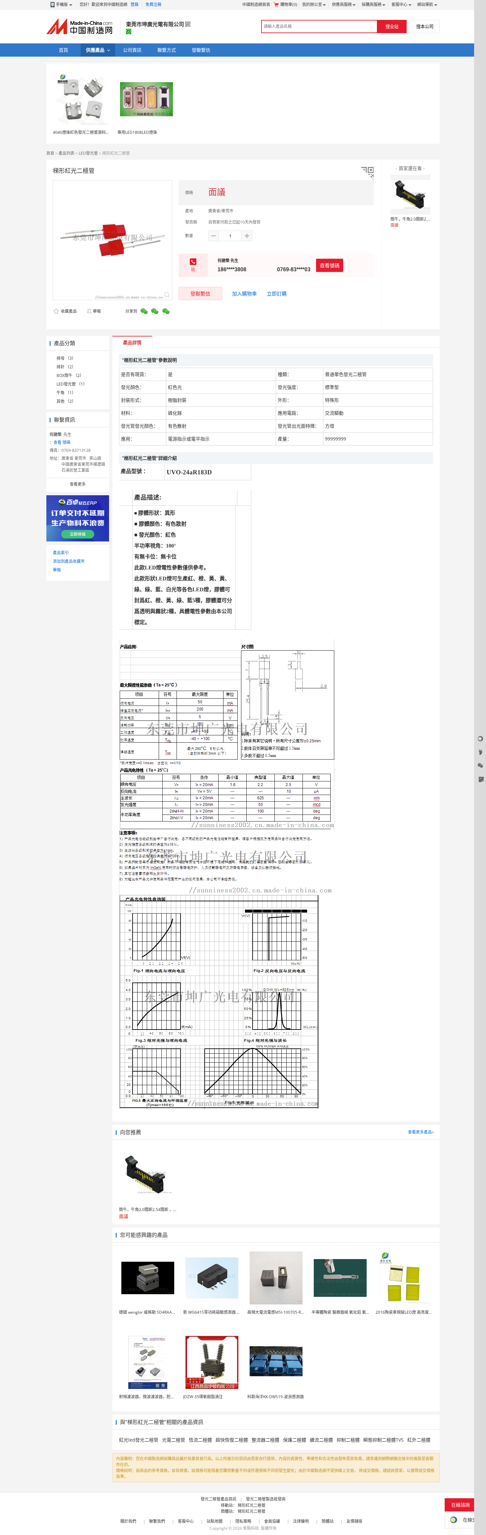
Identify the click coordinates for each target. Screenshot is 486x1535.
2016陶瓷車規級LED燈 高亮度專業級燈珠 (412, 1312)
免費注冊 (153, 4)
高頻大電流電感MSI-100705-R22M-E (280, 1312)
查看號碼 (330, 265)
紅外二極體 (418, 1440)
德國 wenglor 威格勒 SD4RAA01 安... (151, 1312)
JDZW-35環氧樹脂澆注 (203, 1397)
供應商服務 (342, 4)
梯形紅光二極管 (251, 1505)
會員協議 (272, 1521)
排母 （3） (66, 358)
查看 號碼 (62, 442)
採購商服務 (372, 4)
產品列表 (66, 153)
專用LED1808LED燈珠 (137, 132)
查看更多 (78, 484)
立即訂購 (277, 293)
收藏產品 (68, 311)
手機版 (62, 4)
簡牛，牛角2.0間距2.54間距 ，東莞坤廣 (425, 219)
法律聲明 (301, 1521)
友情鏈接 (354, 1521)
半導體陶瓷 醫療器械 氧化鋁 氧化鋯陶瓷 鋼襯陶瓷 (355, 1312)
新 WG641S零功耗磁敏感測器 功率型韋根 (220, 1312)
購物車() (288, 4)
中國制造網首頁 (256, 4)
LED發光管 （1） (72, 384)
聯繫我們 (157, 1521)
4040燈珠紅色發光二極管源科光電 (83, 132)
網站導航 (425, 4)
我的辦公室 (312, 4)
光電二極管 (173, 1440)
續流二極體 (321, 1440)
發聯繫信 (200, 293)
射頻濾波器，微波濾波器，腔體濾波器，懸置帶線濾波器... (170, 1397)
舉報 (97, 311)
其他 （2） (66, 401)
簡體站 (328, 1521)
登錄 (135, 4)
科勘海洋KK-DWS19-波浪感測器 (275, 1397)
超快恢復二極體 (232, 1440)
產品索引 (61, 553)
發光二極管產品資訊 (218, 1499)
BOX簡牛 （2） (70, 375)
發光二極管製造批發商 (266, 1499)
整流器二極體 (265, 1440)
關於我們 (128, 1521)
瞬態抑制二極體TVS (383, 1440)
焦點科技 (251, 1528)
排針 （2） (66, 367)
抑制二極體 (348, 1440)
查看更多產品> (421, 1132)
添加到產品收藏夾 (69, 561)
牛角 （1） (66, 393)
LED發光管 (88, 153)
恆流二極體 (200, 1440)
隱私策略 (243, 1521)
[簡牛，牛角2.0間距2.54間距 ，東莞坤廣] (410, 195)
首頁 (50, 153)
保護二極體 (294, 1440)
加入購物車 (244, 293)
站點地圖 (215, 1521)
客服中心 (399, 4)
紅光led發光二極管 (138, 1440)
